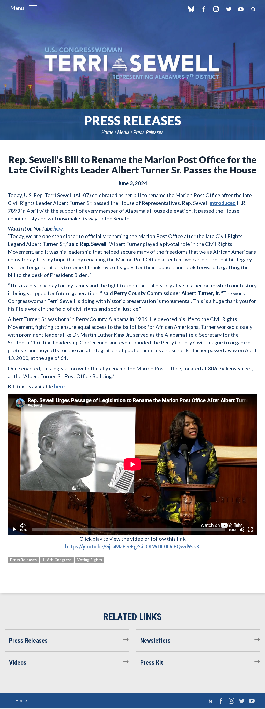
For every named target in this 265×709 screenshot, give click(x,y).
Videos (17, 662)
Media (123, 132)
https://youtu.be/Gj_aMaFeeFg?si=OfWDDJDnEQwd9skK (132, 546)
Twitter (228, 9)
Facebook (203, 9)
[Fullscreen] (250, 529)
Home (107, 132)
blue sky (191, 9)
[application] (132, 464)
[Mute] (242, 529)
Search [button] (253, 9)
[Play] (14, 529)
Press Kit (151, 662)
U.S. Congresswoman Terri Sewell (132, 63)
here (59, 386)
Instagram (216, 9)
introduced (223, 203)
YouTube (241, 9)
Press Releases (148, 132)
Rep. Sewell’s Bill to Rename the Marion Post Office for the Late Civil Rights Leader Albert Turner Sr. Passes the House (132, 164)
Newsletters (155, 640)
